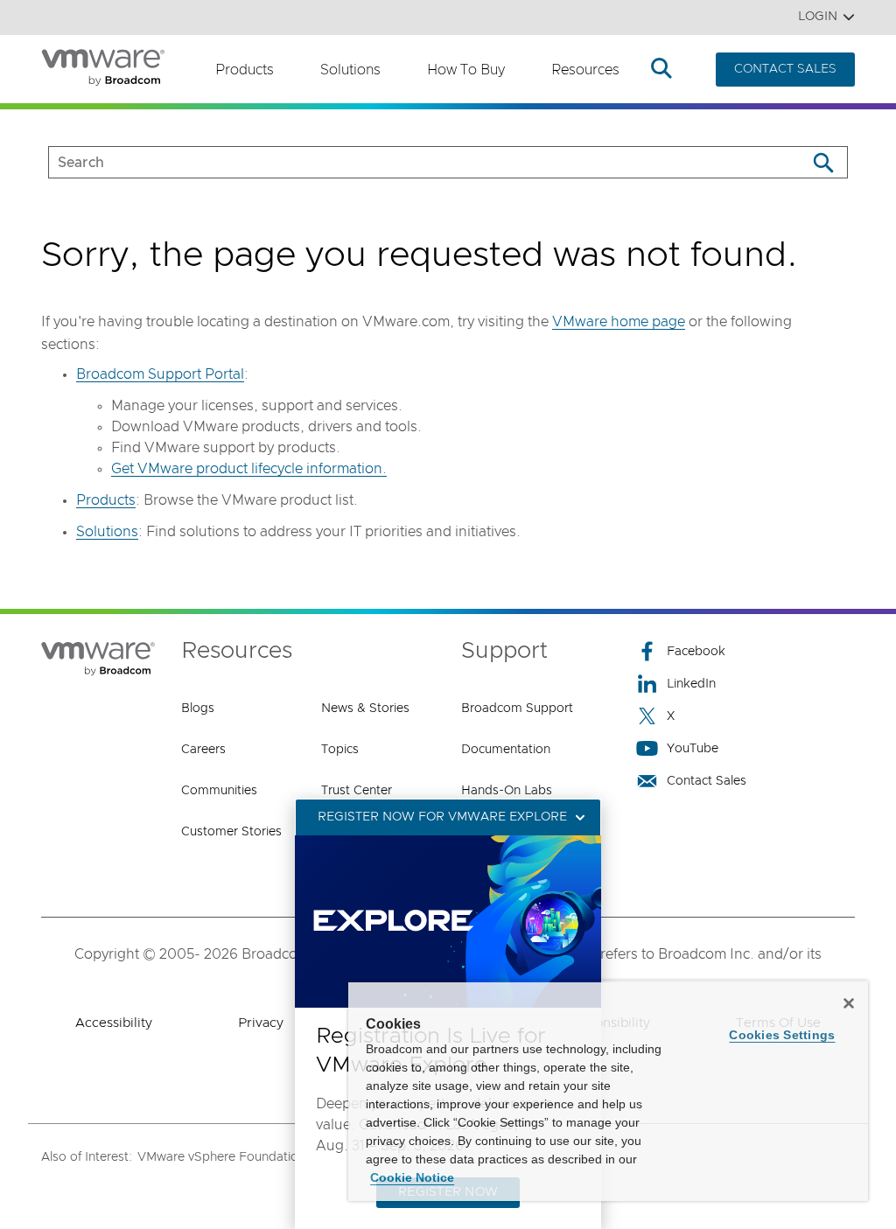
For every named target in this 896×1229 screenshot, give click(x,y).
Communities (219, 791)
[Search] (823, 162)
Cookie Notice (412, 1177)
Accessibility (113, 1023)
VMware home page (618, 322)
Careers (203, 750)
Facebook (696, 652)
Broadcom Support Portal (160, 374)
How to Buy (466, 70)
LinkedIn (691, 684)
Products (244, 70)
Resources (585, 70)
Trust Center (356, 791)
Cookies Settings (782, 1035)
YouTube (692, 749)
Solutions (350, 70)
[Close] (849, 1003)
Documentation (505, 750)
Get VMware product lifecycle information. (249, 469)
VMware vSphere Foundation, (223, 1157)
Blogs (197, 708)
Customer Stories (231, 832)
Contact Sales (706, 781)
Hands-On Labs (506, 791)
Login (817, 16)
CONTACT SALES (785, 69)
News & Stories (365, 708)
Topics (340, 750)
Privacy (261, 1023)
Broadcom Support (517, 708)
